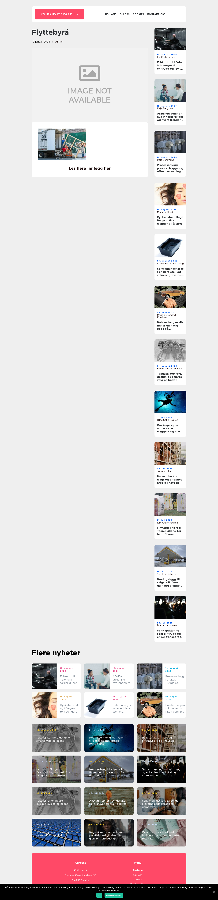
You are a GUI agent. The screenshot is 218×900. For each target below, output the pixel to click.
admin (59, 41)
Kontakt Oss (156, 14)
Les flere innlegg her (90, 168)
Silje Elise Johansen (167, 574)
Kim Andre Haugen (167, 523)
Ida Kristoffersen (166, 57)
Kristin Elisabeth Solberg (170, 263)
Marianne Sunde (165, 212)
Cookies (138, 14)
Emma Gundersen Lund (170, 368)
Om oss (125, 14)
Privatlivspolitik (114, 895)
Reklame (111, 14)
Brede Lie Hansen (167, 625)
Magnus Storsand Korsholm (166, 316)
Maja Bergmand (165, 108)
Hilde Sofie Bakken (167, 420)
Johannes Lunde (166, 471)
